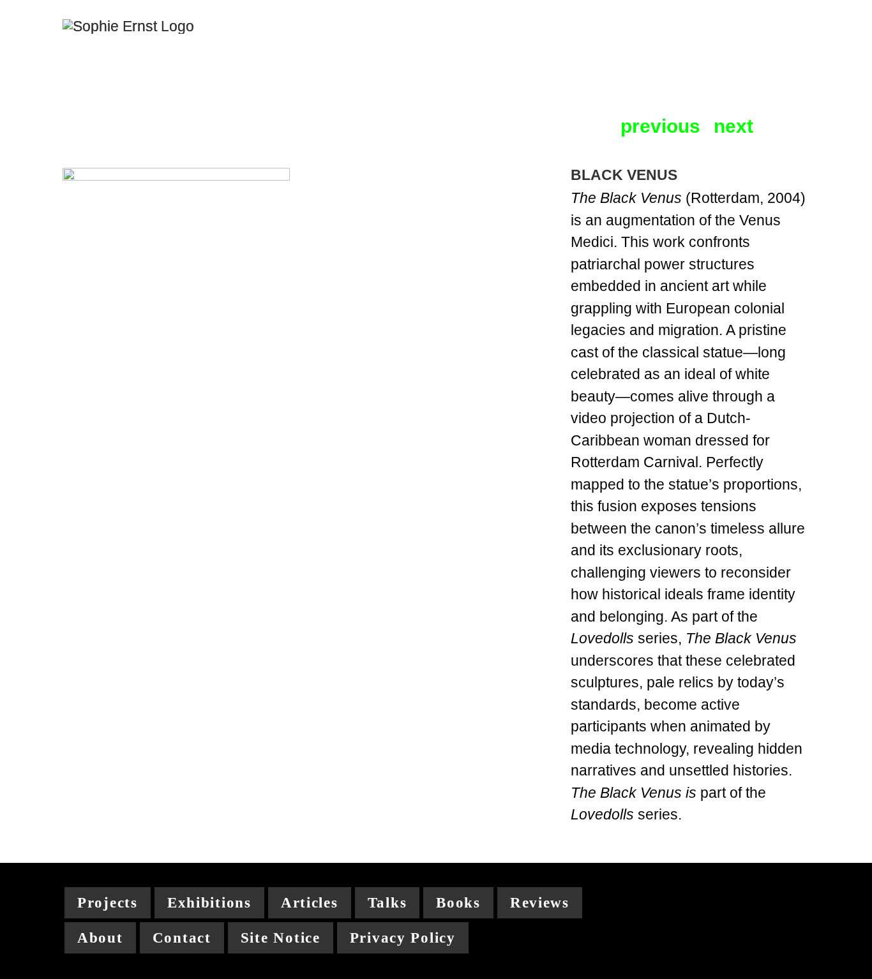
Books (458, 903)
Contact (182, 938)
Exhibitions (209, 903)
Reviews (539, 903)
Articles (309, 903)
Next (733, 126)
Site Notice (280, 938)
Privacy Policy (403, 938)
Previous (660, 126)
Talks (387, 903)
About (100, 938)
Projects (107, 903)
